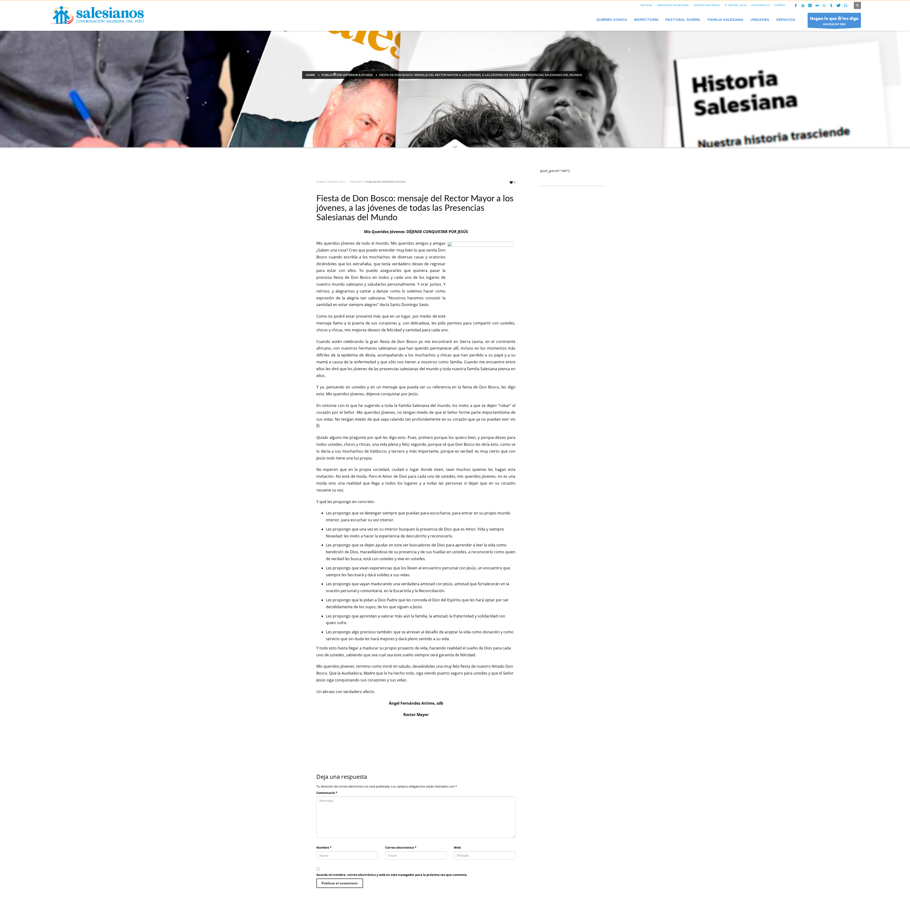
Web (457, 847)
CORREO (779, 5)
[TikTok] (831, 5)
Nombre (324, 847)
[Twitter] (838, 5)
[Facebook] (795, 5)
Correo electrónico (400, 847)
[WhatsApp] (824, 5)
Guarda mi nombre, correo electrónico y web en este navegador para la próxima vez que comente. (392, 875)
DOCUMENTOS (760, 5)
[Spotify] (845, 5)
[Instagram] (810, 5)
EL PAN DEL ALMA (735, 5)
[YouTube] (802, 5)
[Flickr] (817, 5)
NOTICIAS (646, 5)
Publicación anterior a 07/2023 (386, 181)
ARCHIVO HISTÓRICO (707, 5)
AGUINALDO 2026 (834, 21)
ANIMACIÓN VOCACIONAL (673, 5)
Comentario (326, 793)
